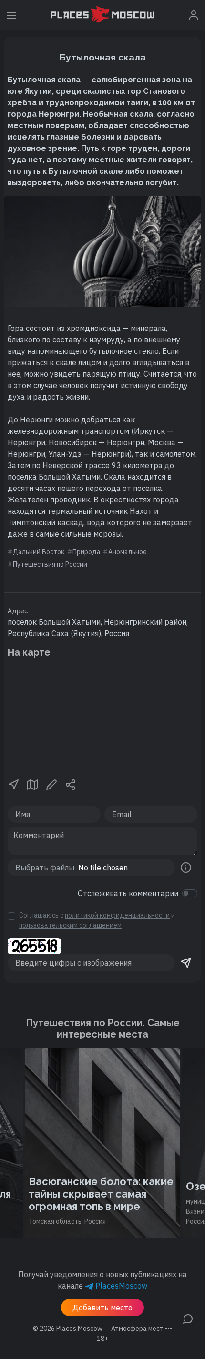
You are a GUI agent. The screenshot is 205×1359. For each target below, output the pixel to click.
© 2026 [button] (102, 1328)
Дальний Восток (38, 552)
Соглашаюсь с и (97, 920)
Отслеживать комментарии (128, 893)
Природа (86, 552)
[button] (13, 784)
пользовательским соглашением (70, 925)
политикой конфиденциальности (117, 915)
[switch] (189, 893)
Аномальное (127, 552)
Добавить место (102, 1307)
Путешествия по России (50, 564)
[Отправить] (185, 962)
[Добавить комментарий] (188, 1318)
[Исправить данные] (51, 784)
